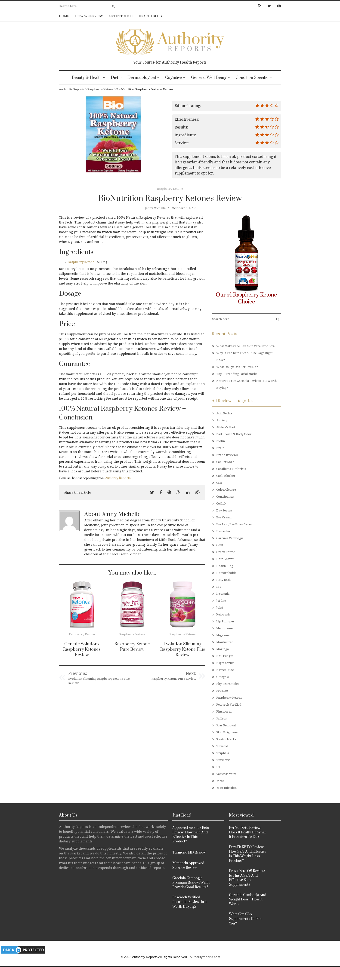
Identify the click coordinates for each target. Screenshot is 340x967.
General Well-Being (208, 77)
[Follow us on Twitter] (269, 6)
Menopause (224, 628)
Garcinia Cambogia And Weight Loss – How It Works (247, 899)
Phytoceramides (227, 683)
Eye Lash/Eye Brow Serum (234, 524)
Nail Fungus (224, 656)
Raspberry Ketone (170, 188)
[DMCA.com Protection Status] (23, 950)
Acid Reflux (224, 413)
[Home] (170, 40)
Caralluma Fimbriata (231, 469)
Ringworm (224, 711)
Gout (219, 545)
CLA (219, 482)
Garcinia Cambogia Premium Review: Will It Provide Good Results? (191, 882)
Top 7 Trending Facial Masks (236, 374)
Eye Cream (224, 517)
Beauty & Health (87, 77)
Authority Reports (118, 478)
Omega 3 (222, 677)
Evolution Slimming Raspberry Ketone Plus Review (182, 649)
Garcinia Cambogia (230, 538)
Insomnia (222, 593)
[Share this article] (152, 492)
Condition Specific (252, 77)
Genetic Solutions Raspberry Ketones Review (81, 649)
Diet (114, 77)
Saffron (221, 718)
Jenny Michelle (155, 208)
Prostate (222, 690)
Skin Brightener (227, 732)
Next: (191, 673)
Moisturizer (224, 642)
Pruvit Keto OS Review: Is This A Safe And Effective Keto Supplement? (247, 878)
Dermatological (141, 77)
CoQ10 (221, 503)
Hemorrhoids (226, 573)
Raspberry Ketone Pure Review (132, 646)
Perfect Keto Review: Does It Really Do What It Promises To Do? (247, 832)
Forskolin (223, 531)
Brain (220, 448)
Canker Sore (225, 462)
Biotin (220, 441)
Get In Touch (121, 16)
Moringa (222, 649)
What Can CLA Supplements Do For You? (245, 918)
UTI (219, 767)
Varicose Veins (226, 774)
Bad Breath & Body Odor (234, 434)
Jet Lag (221, 600)
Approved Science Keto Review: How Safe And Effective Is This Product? (190, 835)
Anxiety (221, 420)
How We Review (89, 16)
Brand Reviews (227, 455)
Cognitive (173, 77)
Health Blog (150, 16)
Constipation (225, 496)
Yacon (220, 781)
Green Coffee (225, 552)
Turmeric (223, 760)
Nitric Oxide (225, 670)
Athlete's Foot (225, 427)
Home (64, 16)
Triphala (222, 753)
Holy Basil (223, 579)
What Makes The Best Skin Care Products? (245, 346)
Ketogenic (223, 614)
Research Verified (228, 704)
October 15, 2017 (183, 208)
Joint (219, 607)
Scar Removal (226, 725)
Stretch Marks (226, 739)
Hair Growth (225, 559)
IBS (218, 586)
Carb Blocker (225, 475)
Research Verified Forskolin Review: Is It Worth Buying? (189, 902)
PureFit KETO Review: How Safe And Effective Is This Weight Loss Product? (247, 854)
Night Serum (225, 663)
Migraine (222, 635)
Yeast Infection (226, 788)
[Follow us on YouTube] (277, 6)
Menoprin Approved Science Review (188, 865)
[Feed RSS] (260, 6)
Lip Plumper (225, 621)
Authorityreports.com (205, 957)
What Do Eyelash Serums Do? (237, 367)
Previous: (77, 673)
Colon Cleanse (226, 489)
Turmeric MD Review (189, 852)
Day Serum (224, 510)
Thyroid (222, 746)
